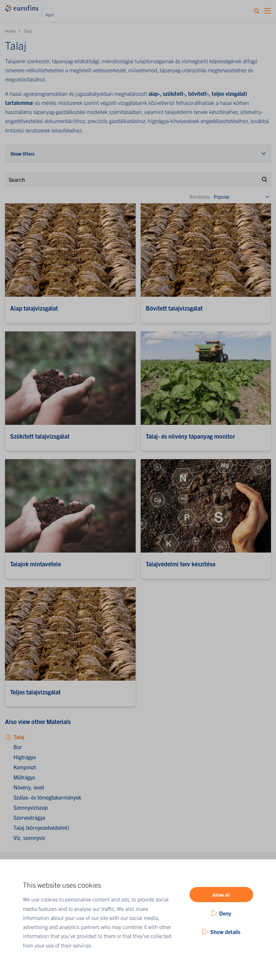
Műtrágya (24, 777)
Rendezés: (199, 197)
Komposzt (24, 767)
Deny (225, 913)
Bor (17, 746)
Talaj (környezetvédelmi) (41, 827)
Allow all (221, 895)
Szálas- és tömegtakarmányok (47, 797)
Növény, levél (28, 787)
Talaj (18, 736)
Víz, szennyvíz (29, 837)
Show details (225, 931)
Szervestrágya (29, 817)
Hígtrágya (24, 757)
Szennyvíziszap (30, 807)
